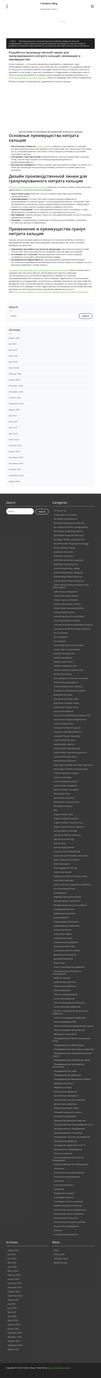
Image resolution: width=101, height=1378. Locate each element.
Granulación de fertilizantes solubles (69, 690)
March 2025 (14, 439)
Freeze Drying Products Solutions (68, 686)
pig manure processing (64, 839)
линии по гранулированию (66, 994)
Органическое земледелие (66, 1095)
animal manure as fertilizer (65, 515)
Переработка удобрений (65, 1116)
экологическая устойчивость (77, 46)
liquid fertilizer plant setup (65, 756)
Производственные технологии (32, 41)
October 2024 (15, 469)
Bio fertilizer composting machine (68, 531)
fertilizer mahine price (63, 661)
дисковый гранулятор (63, 958)
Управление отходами (64, 1193)
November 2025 (16, 391)
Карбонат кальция (62, 978)
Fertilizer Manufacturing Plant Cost (68, 670)
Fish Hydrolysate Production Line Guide (71, 678)
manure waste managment (65, 785)
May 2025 (13, 427)
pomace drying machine (64, 847)
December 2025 (16, 385)
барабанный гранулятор (65, 913)
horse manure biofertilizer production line (72, 715)
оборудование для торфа (65, 1071)
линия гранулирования (64, 998)
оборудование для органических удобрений (74, 1049)
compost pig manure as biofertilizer (69, 616)
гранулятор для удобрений (66, 942)
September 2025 (16, 403)
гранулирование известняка (66, 925)
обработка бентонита (63, 1083)
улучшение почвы (25, 46)
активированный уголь (64, 909)
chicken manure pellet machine (67, 604)
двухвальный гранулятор (65, 954)
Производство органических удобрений (72, 1137)
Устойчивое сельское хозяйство (68, 1201)
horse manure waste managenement (70, 719)
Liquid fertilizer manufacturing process (70, 752)
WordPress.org (60, 1262)
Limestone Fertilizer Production (67, 728)
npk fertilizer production (64, 798)
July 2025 (13, 415)
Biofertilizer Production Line (66, 564)
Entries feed (59, 1254)
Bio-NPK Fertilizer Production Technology (71, 543)
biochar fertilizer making (64, 547)
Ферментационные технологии (68, 1205)
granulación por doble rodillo (66, 699)
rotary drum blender (63, 872)
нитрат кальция (29, 43)
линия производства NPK (65, 1021)
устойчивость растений (55, 46)
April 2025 (13, 433)
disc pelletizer (60, 641)
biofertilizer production (64, 556)
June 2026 (13, 350)
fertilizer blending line (63, 657)
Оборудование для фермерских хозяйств (72, 1079)
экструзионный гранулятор (66, 1234)
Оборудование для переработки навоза (72, 1060)
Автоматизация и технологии (67, 901)
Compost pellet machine (64, 612)
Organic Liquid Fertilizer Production (69, 826)
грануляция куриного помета (67, 950)
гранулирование (15, 43)
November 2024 (16, 463)
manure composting (62, 777)
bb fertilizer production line (65, 519)
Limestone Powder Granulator (67, 736)
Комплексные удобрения (65, 986)
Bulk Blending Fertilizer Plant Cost (68, 576)
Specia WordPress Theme (59, 1368)
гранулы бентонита (62, 930)
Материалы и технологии (65, 1034)
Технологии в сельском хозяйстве (69, 1172)
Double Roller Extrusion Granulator (69, 645)
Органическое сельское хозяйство (69, 1100)
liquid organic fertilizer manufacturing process (73, 765)
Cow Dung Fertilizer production (67, 620)
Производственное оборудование (69, 1128)
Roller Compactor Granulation (66, 859)
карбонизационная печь (65, 982)
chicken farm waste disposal (66, 595)
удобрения (13, 46)
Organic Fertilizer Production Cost (68, 822)
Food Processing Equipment (66, 682)
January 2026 (14, 379)
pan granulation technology (65, 831)
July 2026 (13, 344)
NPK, (56, 810)
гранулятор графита (63, 934)
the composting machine (64, 888)
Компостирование (62, 990)
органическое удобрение (65, 1104)
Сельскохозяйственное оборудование (71, 1164)
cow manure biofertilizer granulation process (73, 624)
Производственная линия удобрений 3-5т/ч (73, 1124)
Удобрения (66, 41)
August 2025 (14, 409)
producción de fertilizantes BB (67, 851)
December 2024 (16, 457)
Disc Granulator (60, 637)
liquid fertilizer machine (64, 744)
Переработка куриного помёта (67, 1112)
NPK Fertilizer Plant (62, 793)
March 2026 (14, 368)
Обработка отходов (62, 1087)
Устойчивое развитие (64, 1197)
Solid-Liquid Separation (64, 880)
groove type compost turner (66, 707)
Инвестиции (59, 963)
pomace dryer (60, 843)
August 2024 (14, 481)
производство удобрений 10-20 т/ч (70, 1145)
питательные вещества (46, 43)
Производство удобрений (65, 1141)
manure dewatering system (66, 781)
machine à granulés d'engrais (66, 773)
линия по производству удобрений (69, 1017)
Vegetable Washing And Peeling (67, 897)
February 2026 (15, 373)
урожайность (39, 46)
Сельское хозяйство (53, 41)
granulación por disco (63, 694)
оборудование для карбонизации (69, 1045)
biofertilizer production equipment (69, 560)
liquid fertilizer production (65, 760)
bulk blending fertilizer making (66, 568)
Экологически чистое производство (70, 1209)
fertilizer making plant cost (65, 666)
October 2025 (15, 397)
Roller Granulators (62, 864)
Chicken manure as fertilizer (66, 600)
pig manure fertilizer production (67, 835)
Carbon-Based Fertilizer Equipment (69, 581)
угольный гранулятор (63, 1185)
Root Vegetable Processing (65, 868)
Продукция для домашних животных (70, 1120)
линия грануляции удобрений (67, 1006)
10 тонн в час (60, 510)
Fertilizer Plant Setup (63, 674)
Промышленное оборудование (68, 1149)
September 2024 (16, 475)
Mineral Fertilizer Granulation (66, 789)
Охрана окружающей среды (66, 1108)
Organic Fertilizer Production (66, 818)
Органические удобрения (65, 1091)
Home (62, 21)
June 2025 (13, 421)
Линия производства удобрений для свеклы (73, 1026)
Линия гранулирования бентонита (69, 1002)
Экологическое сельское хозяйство (69, 1222)
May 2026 (13, 356)
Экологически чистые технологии (69, 1214)
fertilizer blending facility (64, 653)
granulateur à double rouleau (66, 703)
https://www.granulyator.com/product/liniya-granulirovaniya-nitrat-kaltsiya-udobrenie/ (50, 292)
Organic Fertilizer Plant (63, 814)
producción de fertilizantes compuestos (71, 855)
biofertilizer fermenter (63, 552)
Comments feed (61, 1258)
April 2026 (13, 361)
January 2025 (14, 451)
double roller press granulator (67, 649)
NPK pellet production (63, 806)
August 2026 (14, 338)
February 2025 (15, 445)
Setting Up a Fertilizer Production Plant (70, 876)
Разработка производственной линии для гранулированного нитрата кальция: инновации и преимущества (44, 55)
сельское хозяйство (77, 43)
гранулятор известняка (64, 946)
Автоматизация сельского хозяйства (70, 905)
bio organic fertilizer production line (69, 539)
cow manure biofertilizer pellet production (72, 629)
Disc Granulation (61, 633)
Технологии (59, 1168)
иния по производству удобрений (69, 967)
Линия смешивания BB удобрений (69, 1030)
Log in (56, 1250)
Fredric (13, 41)
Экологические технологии (66, 1218)
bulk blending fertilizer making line (68, 572)
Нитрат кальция (43, 146)
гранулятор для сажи (63, 938)
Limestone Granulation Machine (67, 732)
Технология (59, 1181)
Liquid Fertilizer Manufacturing (67, 748)
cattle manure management (66, 591)
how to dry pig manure (63, 723)
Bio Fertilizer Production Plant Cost (69, 535)
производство (63, 43)
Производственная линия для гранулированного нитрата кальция (39, 270)
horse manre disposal (63, 711)
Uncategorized (60, 893)
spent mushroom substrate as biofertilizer (72, 884)
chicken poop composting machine (69, 608)
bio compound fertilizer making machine (71, 527)
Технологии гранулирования (66, 1176)
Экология (75, 41)
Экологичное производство (66, 1226)
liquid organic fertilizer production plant (71, 769)
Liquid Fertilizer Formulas (64, 740)
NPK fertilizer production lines (66, 802)
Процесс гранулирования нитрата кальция (28, 187)
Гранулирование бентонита (66, 921)
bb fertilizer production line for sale (69, 523)
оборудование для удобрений (67, 1075)
